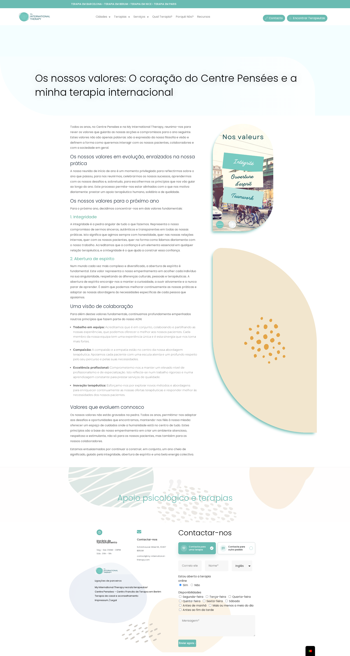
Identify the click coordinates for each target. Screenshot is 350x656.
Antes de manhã (194, 605)
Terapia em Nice (140, 4)
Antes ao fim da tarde (198, 610)
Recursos (203, 17)
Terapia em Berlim (116, 4)
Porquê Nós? (185, 17)
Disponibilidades (189, 592)
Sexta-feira (215, 601)
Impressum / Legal (106, 600)
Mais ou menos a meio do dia (233, 605)
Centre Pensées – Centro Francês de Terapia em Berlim (128, 591)
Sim (185, 585)
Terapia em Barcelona (86, 4)
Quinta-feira (191, 601)
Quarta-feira (241, 597)
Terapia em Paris (165, 4)
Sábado (234, 601)
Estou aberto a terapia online (194, 578)
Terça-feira (217, 597)
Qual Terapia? (162, 17)
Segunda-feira (193, 597)
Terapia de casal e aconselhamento (116, 596)
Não (197, 585)
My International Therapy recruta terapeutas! (121, 587)
